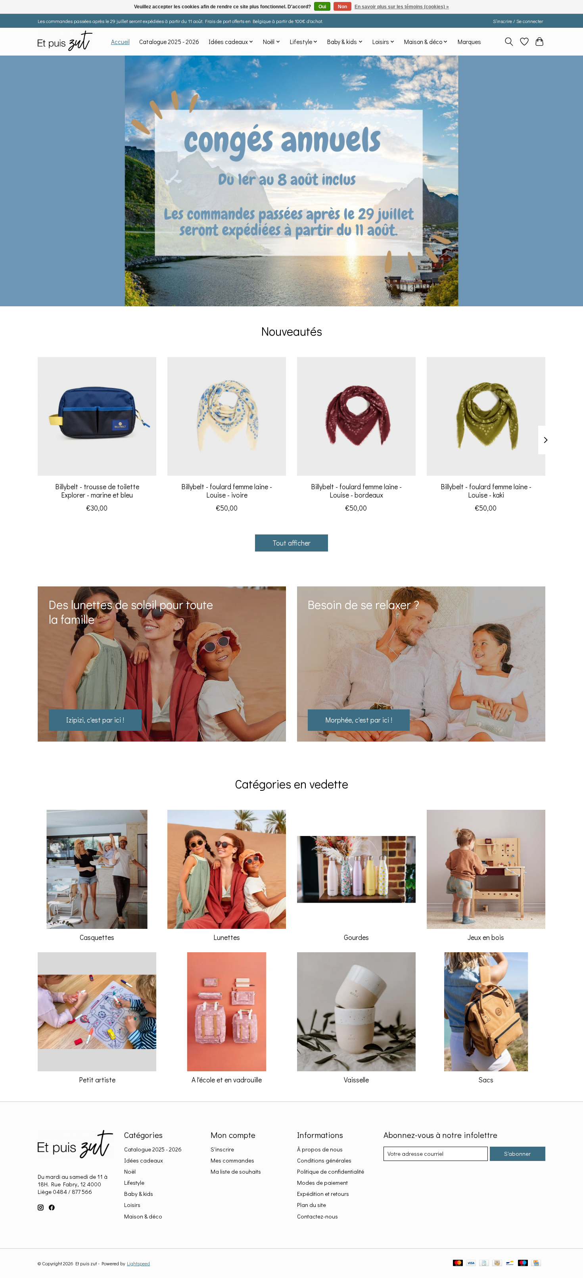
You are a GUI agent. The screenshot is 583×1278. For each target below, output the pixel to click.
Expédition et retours (323, 1193)
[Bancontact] (510, 1263)
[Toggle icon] (509, 42)
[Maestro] (523, 1263)
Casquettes (97, 937)
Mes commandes (232, 1160)
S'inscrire (222, 1149)
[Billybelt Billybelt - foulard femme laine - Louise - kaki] (486, 416)
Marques (469, 42)
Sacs (485, 1079)
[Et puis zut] (65, 41)
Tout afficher (291, 543)
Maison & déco (143, 1216)
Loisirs (132, 1205)
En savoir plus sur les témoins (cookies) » (402, 7)
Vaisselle (356, 1079)
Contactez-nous (317, 1216)
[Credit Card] (536, 1263)
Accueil (120, 42)
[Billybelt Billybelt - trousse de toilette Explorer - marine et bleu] (97, 416)
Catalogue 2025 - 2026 (169, 42)
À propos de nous (320, 1149)
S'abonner (517, 1153)
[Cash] (497, 1263)
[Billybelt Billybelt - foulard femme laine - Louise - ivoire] (226, 416)
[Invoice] (484, 1263)
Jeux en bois (486, 937)
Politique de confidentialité (330, 1171)
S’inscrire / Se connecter (518, 21)
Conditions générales (324, 1160)
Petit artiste (97, 1079)
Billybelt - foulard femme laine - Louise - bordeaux (356, 490)
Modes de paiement (322, 1182)
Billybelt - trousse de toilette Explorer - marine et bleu (97, 490)
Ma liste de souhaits (236, 1171)
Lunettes (226, 937)
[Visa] (471, 1263)
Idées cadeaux (143, 1160)
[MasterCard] (458, 1263)
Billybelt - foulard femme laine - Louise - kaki (486, 490)
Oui (322, 7)
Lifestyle (134, 1182)
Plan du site (311, 1205)
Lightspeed (138, 1263)
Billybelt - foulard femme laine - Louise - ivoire (226, 490)
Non (342, 7)
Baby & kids (138, 1193)
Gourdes (356, 937)
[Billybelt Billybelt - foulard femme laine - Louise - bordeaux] (356, 416)
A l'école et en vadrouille (227, 1079)
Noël (130, 1171)
